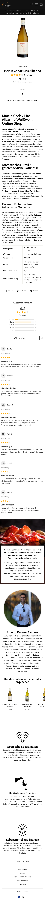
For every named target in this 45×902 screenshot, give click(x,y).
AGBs (22, 873)
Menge (23, 90)
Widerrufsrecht (22, 881)
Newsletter (22, 891)
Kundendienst (22, 861)
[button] (22, 106)
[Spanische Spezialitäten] (22, 731)
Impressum (22, 869)
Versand (22, 884)
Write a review (19, 338)
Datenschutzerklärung (22, 877)
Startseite (22, 66)
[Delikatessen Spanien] (22, 778)
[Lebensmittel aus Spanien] (22, 824)
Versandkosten (28, 82)
